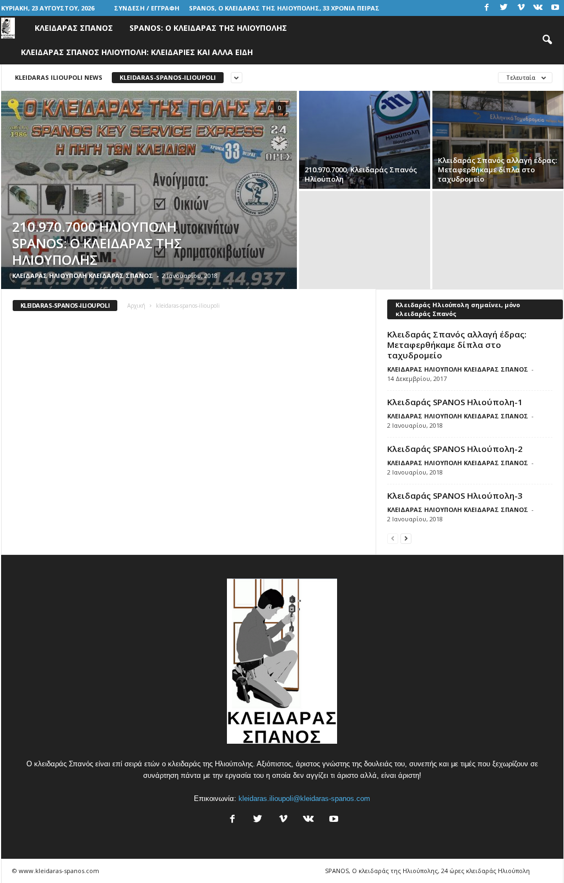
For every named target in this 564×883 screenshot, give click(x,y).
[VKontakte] (538, 8)
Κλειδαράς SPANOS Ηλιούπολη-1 (455, 401)
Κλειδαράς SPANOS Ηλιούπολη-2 (455, 448)
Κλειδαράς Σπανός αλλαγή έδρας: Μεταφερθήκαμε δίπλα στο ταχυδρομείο (457, 345)
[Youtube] (555, 8)
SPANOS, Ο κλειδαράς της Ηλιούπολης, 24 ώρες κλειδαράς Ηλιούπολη (427, 870)
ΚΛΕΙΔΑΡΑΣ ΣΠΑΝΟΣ (74, 28)
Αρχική (136, 305)
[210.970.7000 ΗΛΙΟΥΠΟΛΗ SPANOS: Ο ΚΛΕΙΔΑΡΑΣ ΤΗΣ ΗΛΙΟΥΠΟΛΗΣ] (149, 190)
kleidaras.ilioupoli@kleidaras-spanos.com (304, 798)
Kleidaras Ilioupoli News (58, 77)
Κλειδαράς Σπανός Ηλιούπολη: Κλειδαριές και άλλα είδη (137, 52)
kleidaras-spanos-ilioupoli (168, 77)
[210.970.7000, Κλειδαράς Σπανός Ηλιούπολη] (364, 140)
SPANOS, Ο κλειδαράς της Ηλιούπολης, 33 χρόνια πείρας (284, 8)
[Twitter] (504, 8)
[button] (547, 40)
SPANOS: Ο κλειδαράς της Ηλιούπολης (208, 28)
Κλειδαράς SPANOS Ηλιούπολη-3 (455, 495)
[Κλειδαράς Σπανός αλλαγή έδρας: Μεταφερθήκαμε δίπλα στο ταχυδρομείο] (497, 140)
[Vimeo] (521, 8)
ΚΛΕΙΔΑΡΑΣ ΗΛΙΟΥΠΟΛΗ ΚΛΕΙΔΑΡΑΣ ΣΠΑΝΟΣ (82, 275)
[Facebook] (487, 8)
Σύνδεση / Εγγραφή (147, 8)
